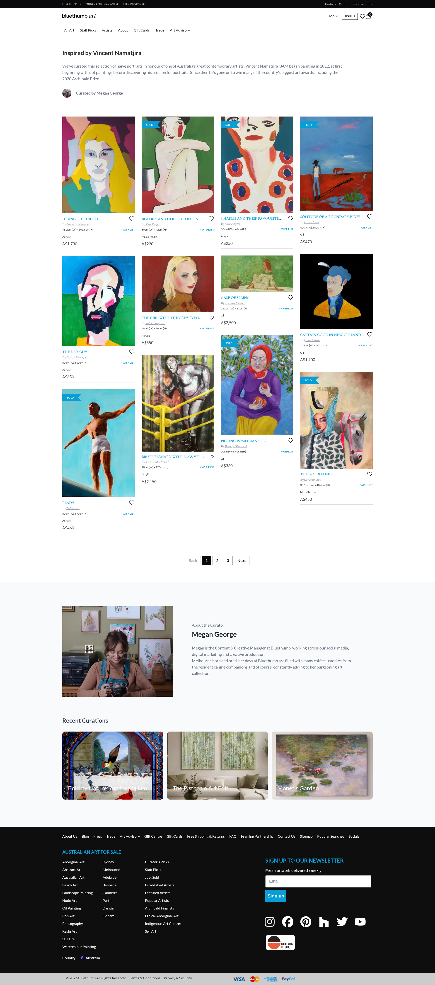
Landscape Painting (77, 892)
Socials (354, 836)
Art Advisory (180, 30)
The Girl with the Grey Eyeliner (174, 318)
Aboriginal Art (73, 862)
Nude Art (69, 900)
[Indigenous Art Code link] (318, 942)
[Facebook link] (291, 928)
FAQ (233, 836)
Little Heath (311, 222)
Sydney (108, 862)
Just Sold (152, 877)
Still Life (68, 939)
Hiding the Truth (80, 219)
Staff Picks (88, 30)
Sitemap (306, 836)
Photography (72, 923)
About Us (69, 836)
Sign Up (350, 16)
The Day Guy (74, 352)
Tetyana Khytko (235, 303)
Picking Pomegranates (243, 441)
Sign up (276, 895)
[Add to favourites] (132, 219)
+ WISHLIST (128, 229)
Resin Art (69, 931)
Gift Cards (142, 30)
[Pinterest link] (309, 928)
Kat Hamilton (312, 480)
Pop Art (68, 916)
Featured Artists (157, 892)
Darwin (108, 908)
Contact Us (286, 836)
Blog (85, 836)
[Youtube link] (364, 928)
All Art (69, 30)
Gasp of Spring (235, 297)
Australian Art (73, 877)
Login (333, 16)
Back (193, 560)
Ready (68, 503)
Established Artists (159, 885)
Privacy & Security (178, 978)
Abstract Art (72, 869)
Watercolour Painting (79, 946)
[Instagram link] (273, 928)
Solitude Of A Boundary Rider (330, 216)
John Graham (312, 340)
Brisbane (109, 885)
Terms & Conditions (145, 978)
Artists (107, 30)
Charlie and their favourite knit (255, 218)
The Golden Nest (317, 474)
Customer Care (335, 4)
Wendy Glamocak (236, 446)
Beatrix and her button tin (170, 219)
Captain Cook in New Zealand (330, 335)
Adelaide (109, 877)
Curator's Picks (157, 862)
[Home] (79, 16)
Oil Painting (71, 908)
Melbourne (111, 869)
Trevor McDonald (156, 462)
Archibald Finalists (159, 908)
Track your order (361, 4)
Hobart (108, 916)
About (123, 30)
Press (97, 836)
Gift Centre (153, 836)
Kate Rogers (152, 224)
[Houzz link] (327, 928)
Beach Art (70, 885)
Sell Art (150, 931)
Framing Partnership (257, 836)
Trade (159, 30)
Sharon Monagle (76, 357)
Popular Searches (330, 836)
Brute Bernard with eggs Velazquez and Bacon (190, 457)
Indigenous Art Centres (163, 923)
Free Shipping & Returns (206, 836)
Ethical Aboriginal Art (162, 916)
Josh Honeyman (155, 323)
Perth (107, 900)
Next (241, 560)
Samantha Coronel (77, 224)
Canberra (110, 892)
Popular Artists (157, 900)
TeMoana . (73, 508)
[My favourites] (362, 16)
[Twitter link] (345, 928)
